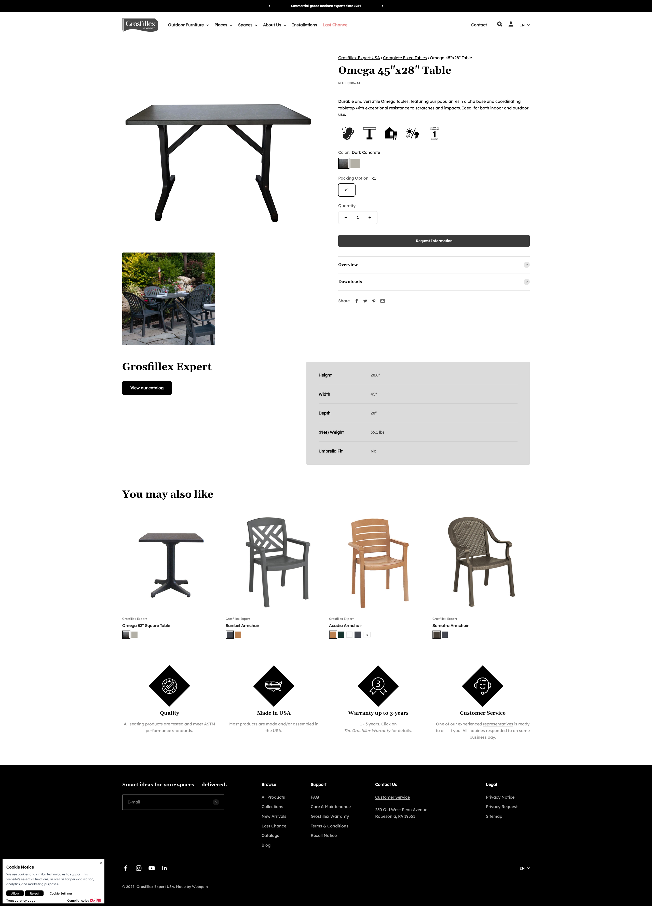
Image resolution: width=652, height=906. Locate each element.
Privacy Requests (503, 806)
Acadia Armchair (345, 625)
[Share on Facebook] (356, 301)
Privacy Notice (500, 797)
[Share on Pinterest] (374, 301)
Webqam (200, 886)
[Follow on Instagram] (138, 868)
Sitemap (494, 816)
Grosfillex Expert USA (359, 57)
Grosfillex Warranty (330, 816)
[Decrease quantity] (345, 217)
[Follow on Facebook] (125, 868)
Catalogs (270, 835)
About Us (272, 24)
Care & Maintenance (331, 806)
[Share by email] (382, 301)
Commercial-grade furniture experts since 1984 (326, 6)
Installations (304, 24)
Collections (272, 806)
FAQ (315, 797)
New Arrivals (274, 816)
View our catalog (147, 387)
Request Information (434, 240)
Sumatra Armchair (450, 625)
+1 (366, 634)
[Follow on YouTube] (151, 868)
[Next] (382, 6)
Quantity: (347, 205)
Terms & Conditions (329, 825)
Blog (266, 845)
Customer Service (392, 797)
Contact (479, 24)
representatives (498, 723)
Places (220, 24)
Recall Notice (324, 835)
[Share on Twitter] (365, 301)
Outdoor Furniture (186, 24)
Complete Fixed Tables (405, 57)
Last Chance (335, 24)
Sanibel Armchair (242, 625)
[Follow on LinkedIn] (164, 868)
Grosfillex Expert (134, 619)
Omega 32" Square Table (146, 625)
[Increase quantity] (369, 217)
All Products (273, 797)
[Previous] (269, 6)
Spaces (245, 24)
